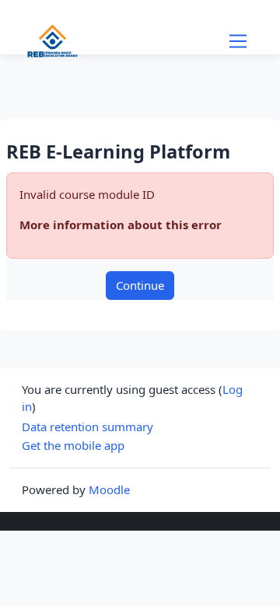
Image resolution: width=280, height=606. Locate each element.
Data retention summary (87, 426)
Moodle (109, 489)
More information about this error (120, 224)
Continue (140, 285)
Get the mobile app (73, 445)
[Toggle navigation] (238, 41)
